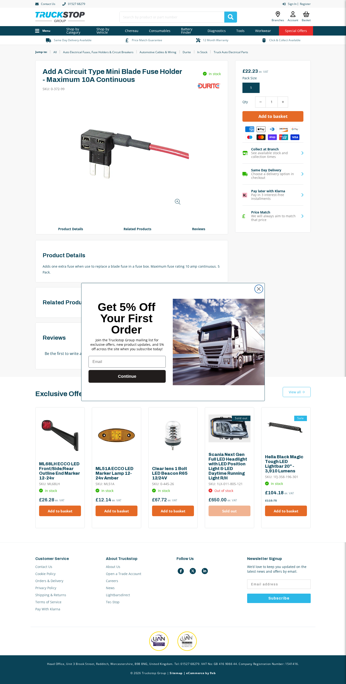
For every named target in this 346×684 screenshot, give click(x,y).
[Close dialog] (259, 289)
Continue (127, 376)
